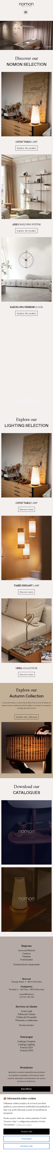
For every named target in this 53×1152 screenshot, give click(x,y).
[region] (26, 1123)
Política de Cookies (26, 1014)
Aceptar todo (26, 1132)
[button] (26, 12)
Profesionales (26, 960)
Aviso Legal (26, 1011)
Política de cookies (24, 1125)
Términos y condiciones (26, 1020)
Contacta (26, 954)
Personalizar (26, 1139)
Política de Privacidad (26, 1017)
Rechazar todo (27, 1146)
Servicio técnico (26, 1025)
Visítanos (26, 957)
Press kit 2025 (26, 1048)
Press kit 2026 (26, 1051)
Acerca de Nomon (26, 951)
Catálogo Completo (26, 1042)
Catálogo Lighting (26, 1045)
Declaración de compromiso (26, 965)
